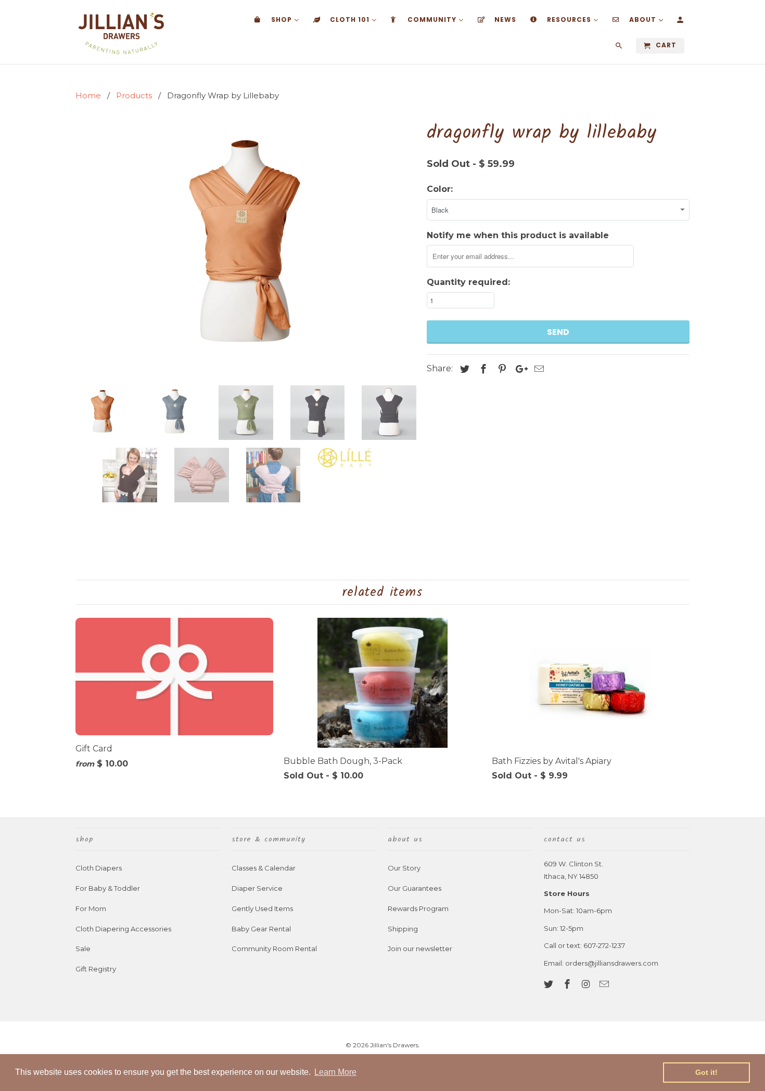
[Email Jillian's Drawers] (605, 984)
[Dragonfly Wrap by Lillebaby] (245, 248)
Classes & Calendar (264, 868)
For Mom (90, 908)
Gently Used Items (262, 908)
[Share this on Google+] (519, 369)
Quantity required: (468, 282)
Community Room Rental (274, 948)
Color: (440, 189)
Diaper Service (257, 888)
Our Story (404, 868)
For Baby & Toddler (107, 888)
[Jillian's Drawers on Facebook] (568, 984)
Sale (83, 948)
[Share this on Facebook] (482, 369)
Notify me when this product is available (518, 235)
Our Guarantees (414, 888)
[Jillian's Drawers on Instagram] (587, 984)
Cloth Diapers (98, 868)
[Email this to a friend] (537, 369)
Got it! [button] (706, 1072)
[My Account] (681, 22)
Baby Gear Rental (261, 929)
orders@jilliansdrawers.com (611, 963)
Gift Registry (95, 969)
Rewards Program (418, 908)
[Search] (619, 48)
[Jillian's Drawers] (121, 32)
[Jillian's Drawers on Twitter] (549, 984)
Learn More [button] (335, 1072)
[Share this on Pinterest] (500, 369)
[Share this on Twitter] (463, 369)
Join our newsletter (420, 948)
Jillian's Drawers (394, 1045)
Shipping (403, 929)
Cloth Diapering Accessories (123, 929)
